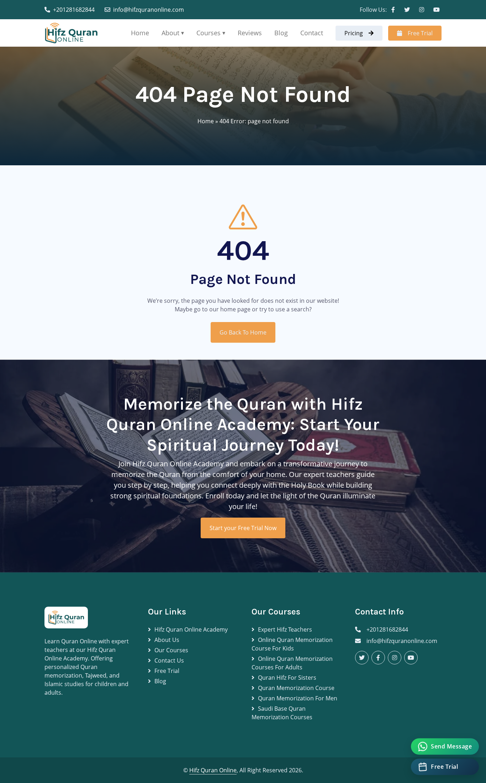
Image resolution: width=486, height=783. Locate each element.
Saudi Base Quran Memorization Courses (282, 713)
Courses (208, 32)
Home (140, 32)
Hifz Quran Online (213, 770)
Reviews (250, 32)
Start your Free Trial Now (243, 528)
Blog (281, 32)
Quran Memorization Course (296, 688)
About (170, 32)
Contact (311, 32)
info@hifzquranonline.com (148, 10)
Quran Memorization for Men (297, 698)
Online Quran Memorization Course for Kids (292, 644)
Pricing (353, 33)
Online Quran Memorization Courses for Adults (292, 663)
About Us (166, 640)
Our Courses (171, 650)
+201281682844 (74, 10)
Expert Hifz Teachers (285, 629)
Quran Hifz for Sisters (287, 677)
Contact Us (169, 660)
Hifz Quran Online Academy (191, 629)
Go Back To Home (243, 332)
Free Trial (420, 33)
